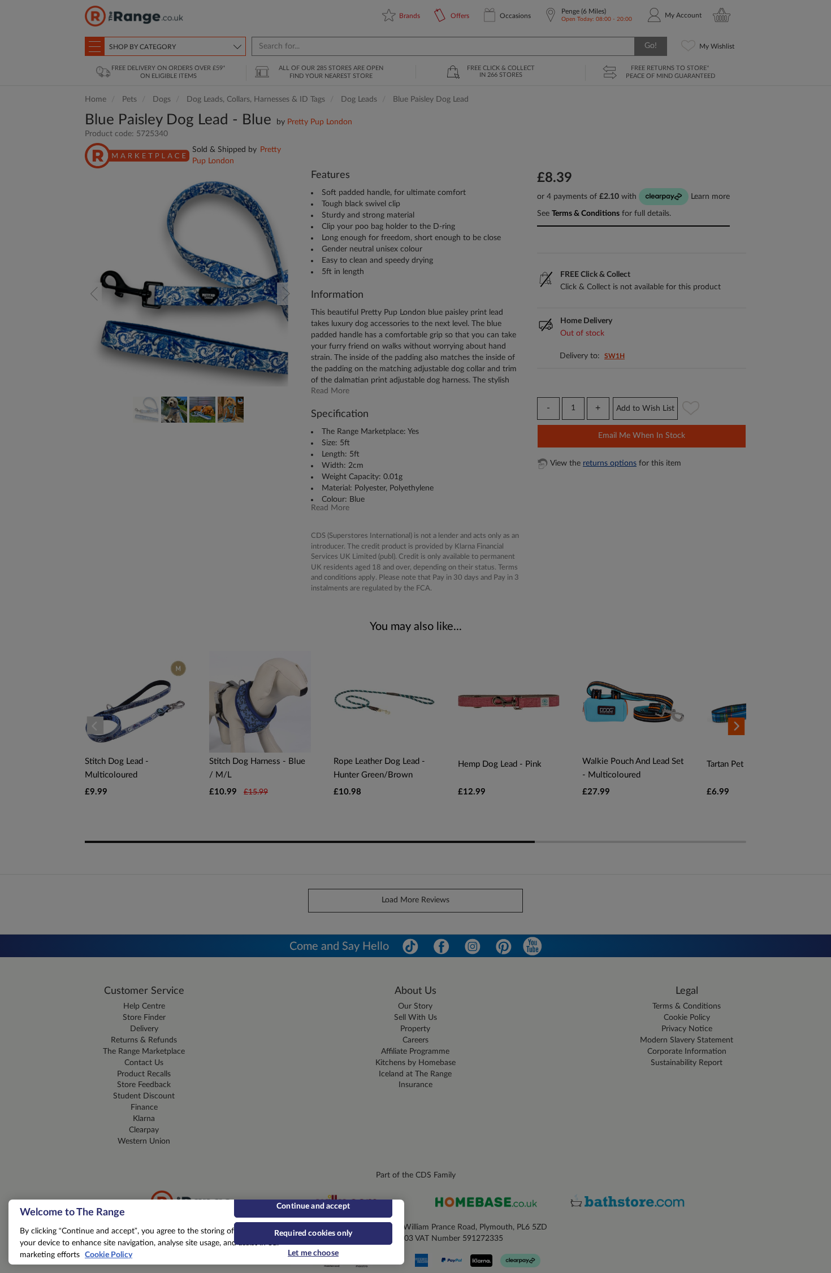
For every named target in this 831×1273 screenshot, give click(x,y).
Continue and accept (313, 1206)
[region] (206, 1232)
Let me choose (313, 1253)
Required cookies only (313, 1233)
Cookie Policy (108, 1255)
